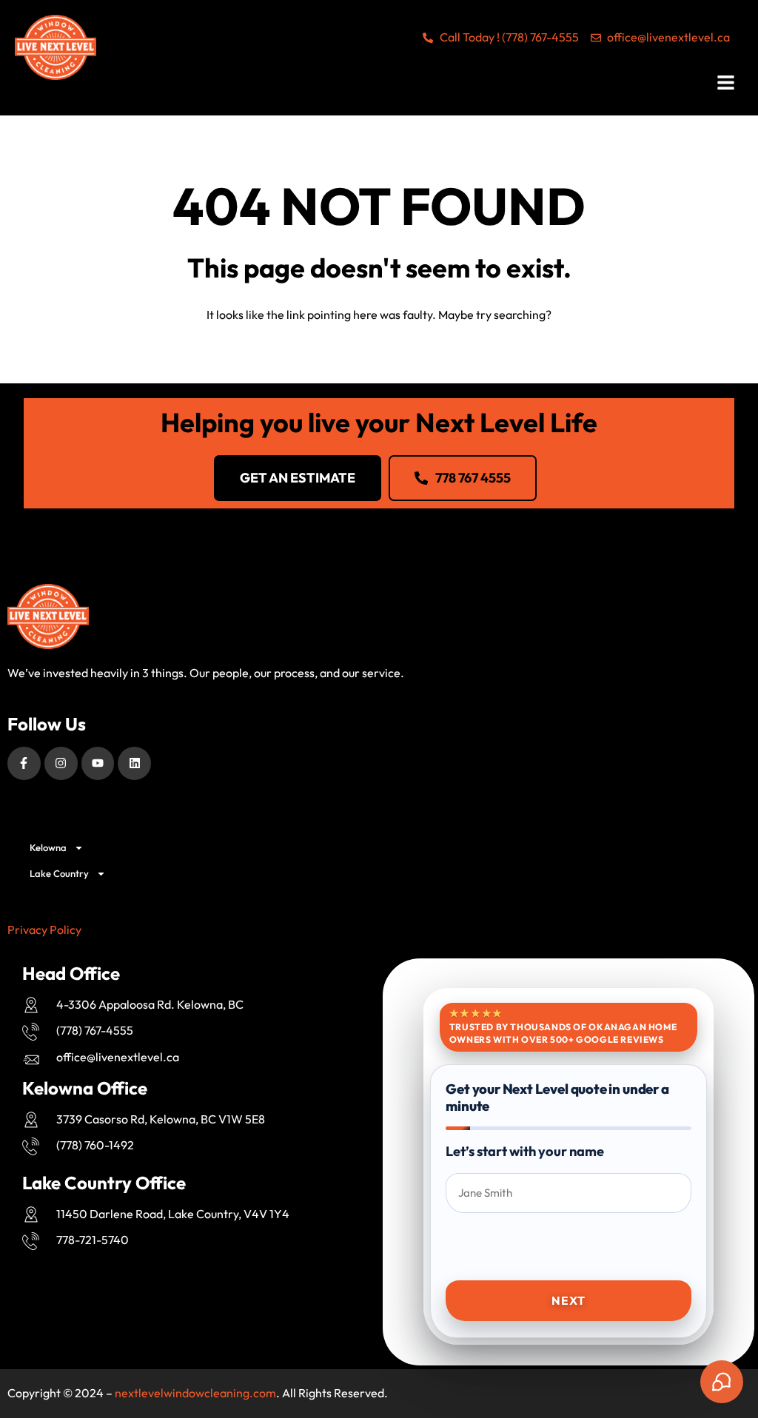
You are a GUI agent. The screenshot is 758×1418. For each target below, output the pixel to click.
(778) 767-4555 (94, 1030)
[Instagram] (61, 763)
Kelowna (48, 847)
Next (568, 1300)
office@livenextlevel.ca (117, 1056)
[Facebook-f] (24, 763)
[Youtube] (98, 763)
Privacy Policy (44, 929)
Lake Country (59, 873)
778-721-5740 (92, 1239)
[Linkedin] (134, 763)
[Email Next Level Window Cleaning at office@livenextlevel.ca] (35, 1060)
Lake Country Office (104, 1183)
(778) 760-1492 (95, 1145)
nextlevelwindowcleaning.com (195, 1392)
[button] (727, 84)
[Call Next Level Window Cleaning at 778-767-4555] (35, 1032)
